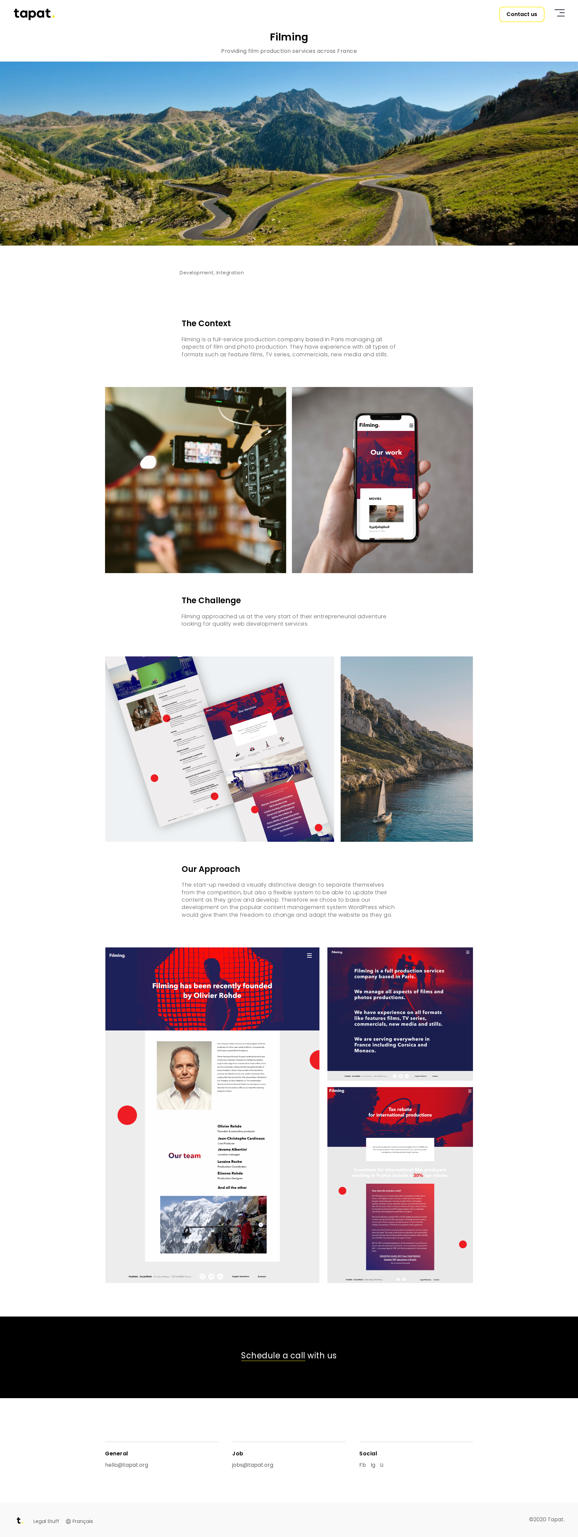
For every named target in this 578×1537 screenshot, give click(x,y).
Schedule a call (273, 1355)
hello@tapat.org (126, 1465)
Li (381, 1465)
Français (83, 1521)
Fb (362, 1465)
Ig (373, 1465)
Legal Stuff (46, 1521)
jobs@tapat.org (252, 1465)
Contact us (521, 14)
